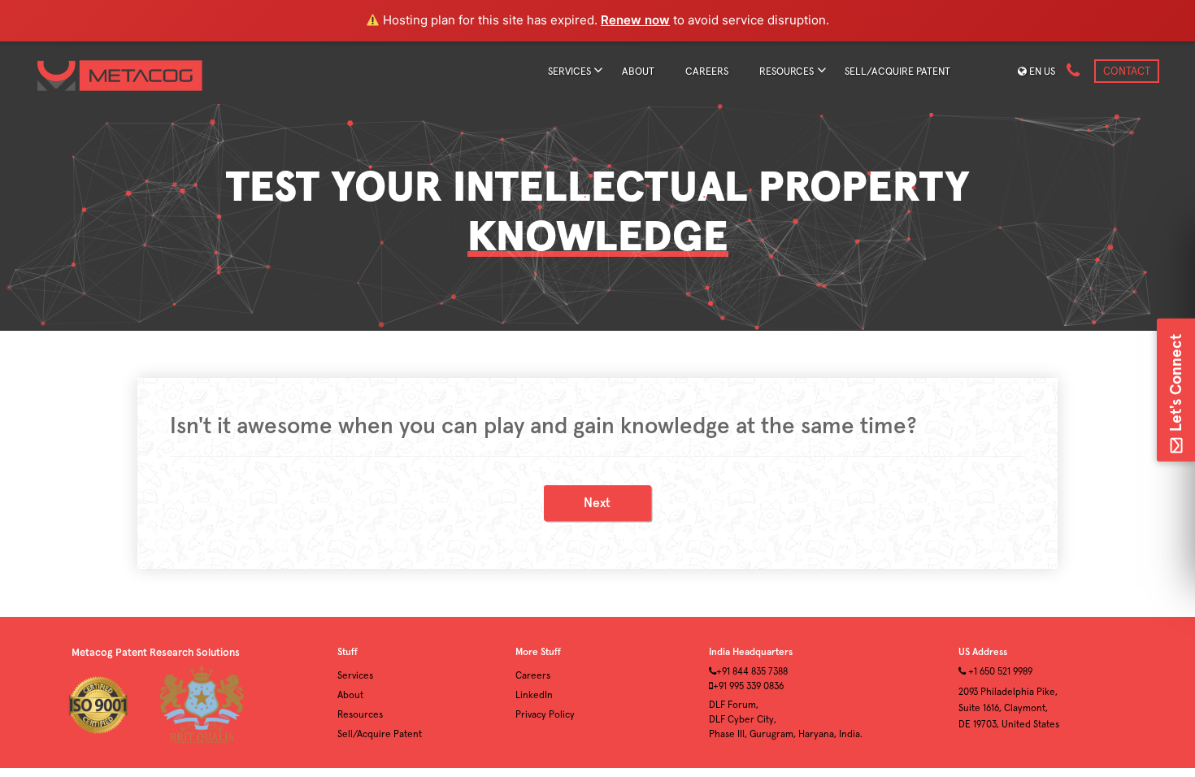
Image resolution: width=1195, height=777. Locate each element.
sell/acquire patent (897, 72)
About (638, 72)
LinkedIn (534, 696)
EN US (1041, 72)
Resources (786, 72)
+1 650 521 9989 (999, 672)
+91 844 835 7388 (752, 672)
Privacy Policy (545, 715)
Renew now (635, 20)
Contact (1126, 72)
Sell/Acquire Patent (379, 735)
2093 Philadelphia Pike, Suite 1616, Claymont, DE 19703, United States (1008, 709)
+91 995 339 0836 (748, 687)
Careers (706, 72)
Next (597, 503)
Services (569, 72)
